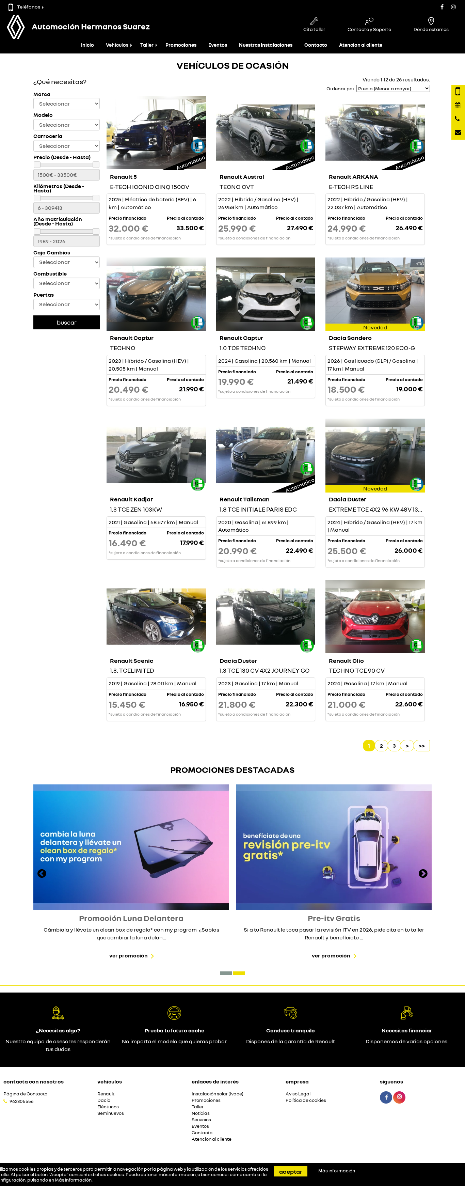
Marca (41, 94)
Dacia (104, 1100)
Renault (105, 1093)
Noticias (201, 1113)
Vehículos (117, 45)
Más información (73, 1180)
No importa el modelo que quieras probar (174, 1041)
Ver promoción (128, 955)
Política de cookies (306, 1100)
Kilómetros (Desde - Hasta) (58, 188)
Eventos (217, 45)
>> (422, 745)
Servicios (201, 1119)
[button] (226, 973)
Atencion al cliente (360, 45)
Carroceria (47, 136)
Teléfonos (28, 7)
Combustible (50, 273)
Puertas (43, 295)
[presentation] (41, 874)
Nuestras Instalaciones (265, 45)
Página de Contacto (25, 1093)
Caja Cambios (51, 252)
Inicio (87, 45)
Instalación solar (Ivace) (217, 1093)
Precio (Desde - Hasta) (62, 157)
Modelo (43, 115)
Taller (147, 45)
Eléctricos (108, 1106)
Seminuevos (110, 1113)
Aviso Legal (298, 1093)
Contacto (315, 45)
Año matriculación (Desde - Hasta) (57, 221)
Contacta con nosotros (33, 1081)
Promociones (180, 45)
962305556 (22, 1101)
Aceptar (290, 1171)
